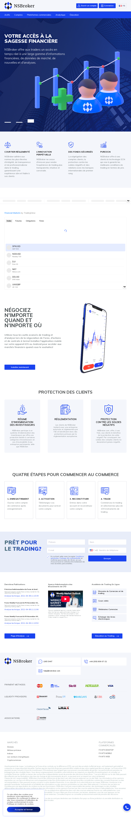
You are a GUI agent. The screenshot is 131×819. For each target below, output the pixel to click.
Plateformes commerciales (39, 15)
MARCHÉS (12, 742)
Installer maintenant (20, 367)
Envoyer (107, 558)
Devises (10, 747)
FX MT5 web (104, 756)
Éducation (74, 15)
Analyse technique (12, 596)
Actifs (7, 15)
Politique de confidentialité (70, 558)
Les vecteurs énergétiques (18, 757)
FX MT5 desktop (106, 750)
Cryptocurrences (14, 760)
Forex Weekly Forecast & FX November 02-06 (21, 603)
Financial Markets (19, 213)
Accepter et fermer (24, 809)
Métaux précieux (14, 750)
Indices (10, 753)
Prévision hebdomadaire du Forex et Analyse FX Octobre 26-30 (21, 589)
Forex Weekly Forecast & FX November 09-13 (21, 616)
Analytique (60, 15)
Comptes (18, 15)
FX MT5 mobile (105, 753)
